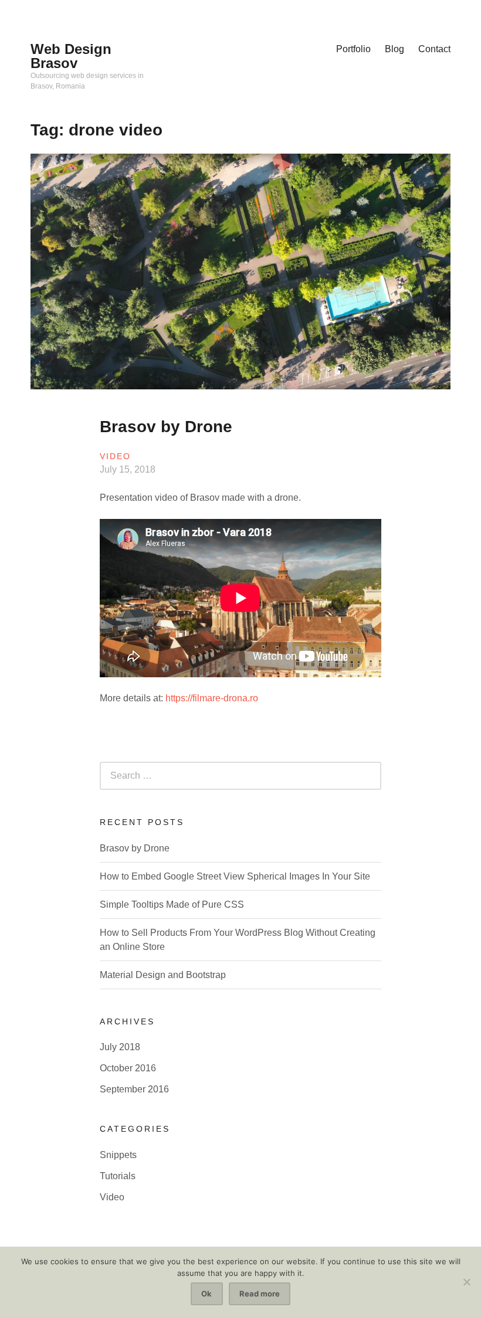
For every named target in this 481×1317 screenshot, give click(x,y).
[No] (466, 1282)
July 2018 (120, 1047)
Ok (206, 1293)
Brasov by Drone (166, 426)
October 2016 (128, 1068)
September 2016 (134, 1089)
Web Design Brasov (71, 56)
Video (115, 456)
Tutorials (118, 1176)
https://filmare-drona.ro (211, 698)
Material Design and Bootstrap (163, 975)
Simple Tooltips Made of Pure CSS (172, 904)
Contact (434, 49)
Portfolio (353, 49)
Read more (259, 1293)
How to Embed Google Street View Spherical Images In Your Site (235, 876)
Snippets (118, 1155)
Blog (394, 49)
